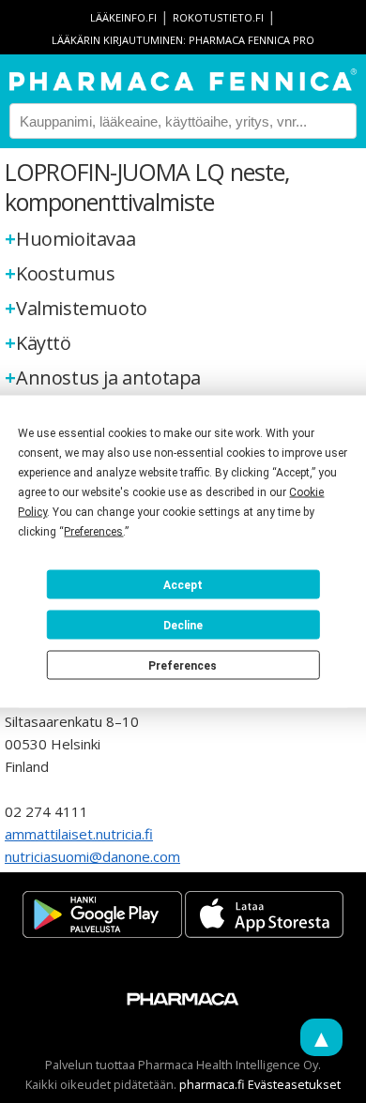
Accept (183, 584)
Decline (183, 624)
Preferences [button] (93, 531)
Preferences (182, 665)
